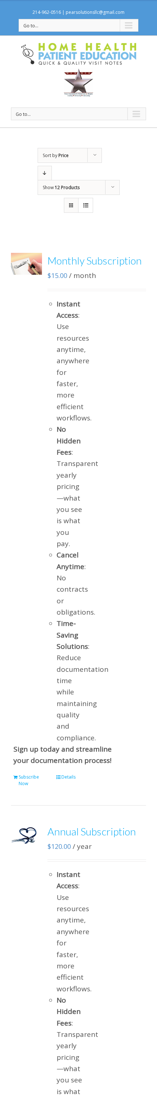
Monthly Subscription (94, 260)
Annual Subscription (91, 831)
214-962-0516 (46, 12)
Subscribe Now (29, 780)
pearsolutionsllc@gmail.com (95, 12)
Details (68, 777)
